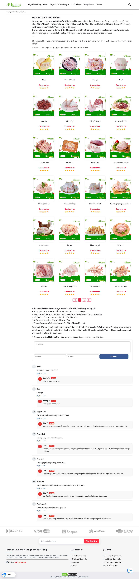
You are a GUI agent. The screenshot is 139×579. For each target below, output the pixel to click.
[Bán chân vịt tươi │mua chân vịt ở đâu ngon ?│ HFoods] (69, 65)
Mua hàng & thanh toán (112, 559)
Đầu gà (95, 80)
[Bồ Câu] (43, 271)
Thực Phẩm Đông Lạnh (37, 5)
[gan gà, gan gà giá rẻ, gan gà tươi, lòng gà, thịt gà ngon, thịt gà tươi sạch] (43, 106)
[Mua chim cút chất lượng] (120, 230)
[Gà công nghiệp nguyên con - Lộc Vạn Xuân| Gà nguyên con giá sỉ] (120, 189)
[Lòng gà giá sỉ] (120, 106)
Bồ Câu (44, 286)
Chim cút (120, 245)
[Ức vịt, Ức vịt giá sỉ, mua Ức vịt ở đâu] (120, 65)
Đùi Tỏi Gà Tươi (121, 286)
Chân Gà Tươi (95, 286)
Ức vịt (121, 80)
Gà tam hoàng (69, 204)
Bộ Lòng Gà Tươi (121, 121)
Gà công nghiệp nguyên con (120, 204)
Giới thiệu (75, 562)
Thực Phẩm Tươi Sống (58, 5)
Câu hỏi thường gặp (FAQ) (113, 562)
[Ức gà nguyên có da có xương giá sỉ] (120, 147)
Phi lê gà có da (44, 204)
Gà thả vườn (43, 245)
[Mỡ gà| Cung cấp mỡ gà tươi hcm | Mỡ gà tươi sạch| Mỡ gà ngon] (43, 65)
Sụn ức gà (69, 163)
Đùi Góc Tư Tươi (95, 204)
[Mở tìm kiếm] (129, 4)
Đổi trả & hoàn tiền (110, 565)
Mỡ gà (43, 80)
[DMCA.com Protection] (69, 574)
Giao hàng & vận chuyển (113, 556)
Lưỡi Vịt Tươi (44, 163)
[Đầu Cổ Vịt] (69, 106)
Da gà (69, 245)
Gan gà (44, 121)
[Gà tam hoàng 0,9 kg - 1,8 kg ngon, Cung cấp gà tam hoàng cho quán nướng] (69, 189)
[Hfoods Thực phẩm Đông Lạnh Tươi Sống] (14, 4)
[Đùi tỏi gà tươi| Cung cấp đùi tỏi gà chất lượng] (120, 271)
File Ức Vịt (95, 163)
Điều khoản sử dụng (79, 556)
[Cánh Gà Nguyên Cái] (69, 271)
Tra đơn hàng (91, 541)
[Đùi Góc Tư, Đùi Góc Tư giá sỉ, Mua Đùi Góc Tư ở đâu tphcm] (95, 189)
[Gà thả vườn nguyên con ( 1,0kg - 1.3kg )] (43, 230)
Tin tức (99, 5)
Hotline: (17, 562)
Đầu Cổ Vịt (69, 121)
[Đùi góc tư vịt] (95, 106)
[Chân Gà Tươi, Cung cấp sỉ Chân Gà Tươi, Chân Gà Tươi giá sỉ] (95, 271)
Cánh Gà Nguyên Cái (69, 286)
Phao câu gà (95, 245)
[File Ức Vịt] (95, 147)
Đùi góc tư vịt (95, 121)
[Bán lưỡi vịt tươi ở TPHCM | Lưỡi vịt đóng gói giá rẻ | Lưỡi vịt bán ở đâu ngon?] (43, 147)
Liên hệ (74, 565)
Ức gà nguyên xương (120, 163)
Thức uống (75, 5)
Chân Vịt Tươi (69, 80)
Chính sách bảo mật (79, 559)
